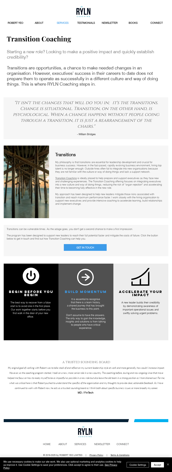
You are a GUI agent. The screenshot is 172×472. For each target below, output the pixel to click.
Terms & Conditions (120, 455)
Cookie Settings (138, 464)
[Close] (168, 464)
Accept (157, 464)
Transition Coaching (66, 178)
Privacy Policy (96, 455)
